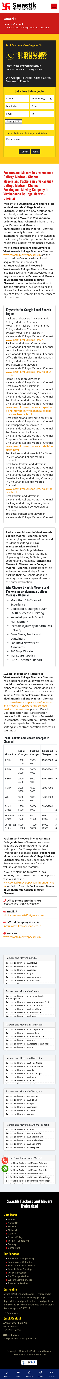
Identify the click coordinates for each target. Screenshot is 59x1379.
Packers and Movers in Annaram (21, 1107)
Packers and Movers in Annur (20, 1047)
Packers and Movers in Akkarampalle (23, 1133)
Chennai (18, 24)
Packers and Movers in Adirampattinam (25, 1029)
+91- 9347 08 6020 (32, 53)
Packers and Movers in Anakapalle (22, 1147)
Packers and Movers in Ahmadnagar (23, 977)
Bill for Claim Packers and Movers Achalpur (27, 1163)
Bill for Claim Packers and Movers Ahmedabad (28, 1180)
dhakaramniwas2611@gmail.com (25, 69)
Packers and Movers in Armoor (21, 1110)
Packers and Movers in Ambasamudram (25, 1036)
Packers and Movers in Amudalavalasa (24, 1140)
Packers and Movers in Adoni (20, 1129)
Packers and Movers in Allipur (20, 1103)
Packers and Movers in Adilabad (21, 966)
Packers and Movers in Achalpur (21, 962)
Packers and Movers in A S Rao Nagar (24, 1063)
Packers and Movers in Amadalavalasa (24, 1136)
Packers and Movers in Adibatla (21, 1077)
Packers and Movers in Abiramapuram (24, 1005)
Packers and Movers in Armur (20, 1114)
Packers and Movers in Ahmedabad (23, 980)
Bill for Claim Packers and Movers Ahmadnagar (28, 1177)
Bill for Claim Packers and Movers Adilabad (26, 1166)
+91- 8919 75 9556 (31, 57)
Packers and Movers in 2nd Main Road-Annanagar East (25, 997)
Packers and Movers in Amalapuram (23, 1143)
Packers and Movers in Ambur (20, 1040)
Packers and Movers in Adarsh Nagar (24, 1073)
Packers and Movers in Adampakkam (23, 1012)
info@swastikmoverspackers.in (23, 65)
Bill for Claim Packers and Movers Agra (24, 1173)
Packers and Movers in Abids (20, 1070)
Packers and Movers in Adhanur (21, 1016)
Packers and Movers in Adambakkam (23, 1009)
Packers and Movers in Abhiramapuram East (27, 1002)
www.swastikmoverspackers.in (22, 255)
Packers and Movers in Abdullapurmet (24, 1066)
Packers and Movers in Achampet (22, 1096)
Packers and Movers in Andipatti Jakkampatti (27, 1043)
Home (6, 24)
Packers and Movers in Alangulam (22, 1033)
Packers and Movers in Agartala (21, 970)
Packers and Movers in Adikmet (21, 1080)
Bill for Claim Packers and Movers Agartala (26, 1170)
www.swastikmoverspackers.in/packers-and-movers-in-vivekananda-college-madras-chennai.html (29, 410)
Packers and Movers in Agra (19, 973)
